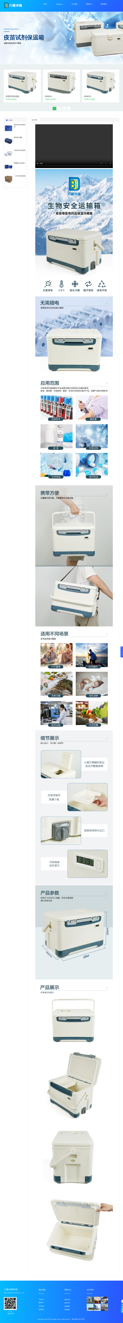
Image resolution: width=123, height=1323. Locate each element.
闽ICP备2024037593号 (78, 1319)
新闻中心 (89, 4)
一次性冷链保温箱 (19, 176)
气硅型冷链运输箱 (19, 150)
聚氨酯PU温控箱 (19, 163)
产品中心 (59, 4)
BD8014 (48, 96)
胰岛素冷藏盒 (18, 137)
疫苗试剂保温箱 (12, 96)
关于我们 (74, 4)
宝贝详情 (34, 120)
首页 (45, 4)
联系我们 (104, 4)
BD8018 (87, 96)
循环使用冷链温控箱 (19, 125)
